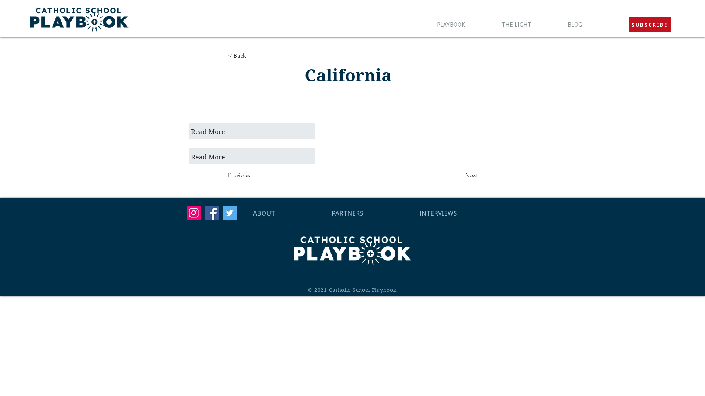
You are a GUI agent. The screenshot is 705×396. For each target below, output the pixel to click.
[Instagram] (194, 213)
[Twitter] (230, 213)
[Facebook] (212, 213)
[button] (650, 24)
